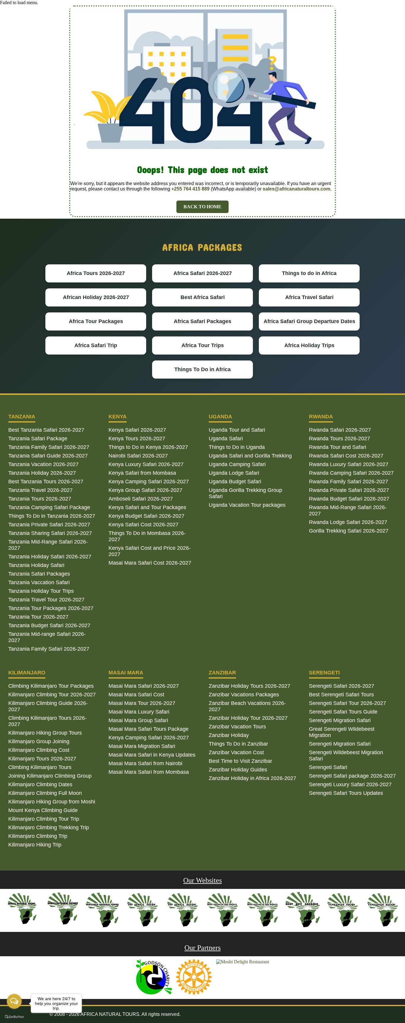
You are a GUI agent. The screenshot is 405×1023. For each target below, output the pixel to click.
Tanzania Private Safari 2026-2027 (49, 525)
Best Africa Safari (203, 297)
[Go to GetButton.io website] (14, 1017)
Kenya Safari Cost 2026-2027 (143, 525)
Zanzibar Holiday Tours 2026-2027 (249, 686)
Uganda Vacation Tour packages (247, 505)
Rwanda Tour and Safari (337, 447)
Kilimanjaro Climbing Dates (40, 784)
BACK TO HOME (202, 206)
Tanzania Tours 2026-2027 (39, 499)
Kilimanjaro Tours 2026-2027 (42, 759)
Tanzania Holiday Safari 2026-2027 (49, 557)
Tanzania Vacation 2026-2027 (43, 464)
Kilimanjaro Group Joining (38, 741)
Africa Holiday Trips (309, 345)
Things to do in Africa (309, 273)
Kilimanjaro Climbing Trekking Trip (48, 827)
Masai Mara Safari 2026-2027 (144, 686)
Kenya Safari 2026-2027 (137, 430)
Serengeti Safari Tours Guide (343, 712)
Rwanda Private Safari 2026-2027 (349, 490)
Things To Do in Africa (202, 369)
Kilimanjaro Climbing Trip (37, 836)
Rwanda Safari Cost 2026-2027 (346, 456)
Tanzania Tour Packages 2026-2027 (50, 608)
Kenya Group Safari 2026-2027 (145, 490)
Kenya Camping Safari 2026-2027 (149, 482)
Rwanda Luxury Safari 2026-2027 (348, 464)
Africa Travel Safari (309, 297)
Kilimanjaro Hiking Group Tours (45, 733)
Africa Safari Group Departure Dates (309, 321)
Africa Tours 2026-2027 (96, 273)
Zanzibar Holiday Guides (238, 770)
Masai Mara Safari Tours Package (149, 729)
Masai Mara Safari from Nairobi (145, 763)
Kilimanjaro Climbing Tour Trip (43, 819)
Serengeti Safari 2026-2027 (341, 686)
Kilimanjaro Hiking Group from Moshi (51, 802)
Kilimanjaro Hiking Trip (34, 845)
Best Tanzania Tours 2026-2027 (45, 482)
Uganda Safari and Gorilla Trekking (250, 456)
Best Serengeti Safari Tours (341, 695)
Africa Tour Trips (202, 345)
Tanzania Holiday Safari (36, 565)
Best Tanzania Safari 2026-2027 (46, 430)
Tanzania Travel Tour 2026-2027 (46, 600)
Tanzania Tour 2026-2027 (38, 617)
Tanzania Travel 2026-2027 (40, 490)
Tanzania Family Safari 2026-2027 (48, 447)
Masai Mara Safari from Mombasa (149, 772)
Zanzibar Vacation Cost (236, 752)
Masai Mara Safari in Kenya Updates (152, 755)
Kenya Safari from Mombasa (142, 473)
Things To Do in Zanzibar (238, 744)
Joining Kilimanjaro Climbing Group (50, 776)
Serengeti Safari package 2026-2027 (352, 776)
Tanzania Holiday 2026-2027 (42, 473)
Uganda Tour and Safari (237, 430)
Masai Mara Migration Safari (142, 746)
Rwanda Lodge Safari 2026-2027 (348, 522)
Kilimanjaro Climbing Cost (38, 750)
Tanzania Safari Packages (39, 574)
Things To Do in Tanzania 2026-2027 (51, 516)
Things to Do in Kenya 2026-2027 (148, 447)
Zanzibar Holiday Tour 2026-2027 (248, 718)
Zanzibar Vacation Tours (237, 727)
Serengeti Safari (328, 767)
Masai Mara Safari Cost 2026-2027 (150, 563)
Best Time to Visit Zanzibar (240, 761)
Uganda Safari (226, 438)
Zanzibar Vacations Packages (244, 695)
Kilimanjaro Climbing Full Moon (45, 793)
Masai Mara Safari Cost (136, 695)
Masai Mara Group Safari (138, 720)
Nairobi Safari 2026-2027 (138, 456)
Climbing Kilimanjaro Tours (39, 767)
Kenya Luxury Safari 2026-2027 (146, 464)
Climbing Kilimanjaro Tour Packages (51, 686)
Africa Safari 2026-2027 (202, 273)
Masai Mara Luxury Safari (139, 712)
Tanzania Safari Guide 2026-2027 (48, 456)
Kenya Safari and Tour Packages (147, 507)
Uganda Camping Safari (237, 464)
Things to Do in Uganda (237, 447)
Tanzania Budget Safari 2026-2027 (49, 625)
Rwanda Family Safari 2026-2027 (348, 482)
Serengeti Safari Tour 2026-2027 (347, 703)
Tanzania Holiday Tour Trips (41, 591)
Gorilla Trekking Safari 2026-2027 (348, 531)
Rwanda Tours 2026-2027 (339, 438)
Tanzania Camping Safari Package (49, 507)
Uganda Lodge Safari (234, 473)
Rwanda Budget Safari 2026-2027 (349, 499)
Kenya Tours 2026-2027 (137, 438)
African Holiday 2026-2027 (96, 297)
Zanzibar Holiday (229, 735)
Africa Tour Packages (96, 321)
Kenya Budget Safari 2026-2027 (146, 516)
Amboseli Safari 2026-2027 (141, 499)
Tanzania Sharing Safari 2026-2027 (50, 533)
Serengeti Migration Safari (340, 720)
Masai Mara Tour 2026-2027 (142, 703)
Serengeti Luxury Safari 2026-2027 (350, 784)
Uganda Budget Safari (235, 482)
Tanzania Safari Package (37, 438)
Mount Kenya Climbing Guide (43, 810)
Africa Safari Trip (95, 345)
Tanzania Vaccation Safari (39, 582)
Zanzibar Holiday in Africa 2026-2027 (252, 778)
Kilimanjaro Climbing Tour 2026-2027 (52, 695)
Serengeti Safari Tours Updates (346, 793)
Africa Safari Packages (202, 321)
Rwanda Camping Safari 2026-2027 (351, 473)
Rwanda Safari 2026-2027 (340, 430)
